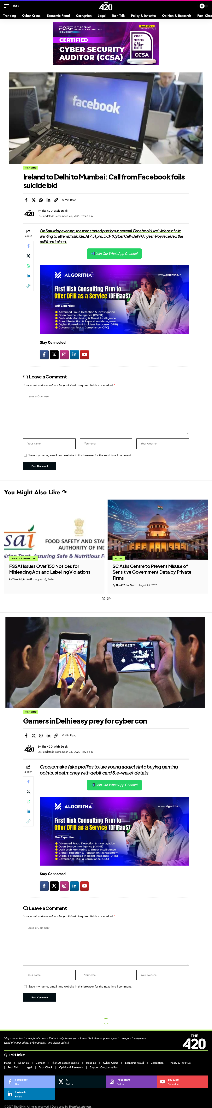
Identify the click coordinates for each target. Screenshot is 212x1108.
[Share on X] (33, 200)
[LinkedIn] (29, 1094)
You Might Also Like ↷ (35, 492)
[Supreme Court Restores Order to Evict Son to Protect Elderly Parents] (158, 530)
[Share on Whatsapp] (41, 200)
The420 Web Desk (55, 211)
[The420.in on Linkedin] (74, 355)
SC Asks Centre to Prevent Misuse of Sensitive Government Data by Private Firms (48, 572)
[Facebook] (29, 1081)
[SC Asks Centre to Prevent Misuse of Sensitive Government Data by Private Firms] (54, 530)
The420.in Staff (22, 585)
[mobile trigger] (7, 6)
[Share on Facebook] (26, 200)
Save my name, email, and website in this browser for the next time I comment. (80, 455)
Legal (15, 558)
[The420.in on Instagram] (64, 355)
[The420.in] (106, 6)
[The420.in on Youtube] (84, 355)
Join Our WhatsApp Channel (116, 253)
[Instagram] (131, 1081)
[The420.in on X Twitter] (54, 355)
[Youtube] (182, 1081)
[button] (103, 599)
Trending (31, 167)
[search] (193, 6)
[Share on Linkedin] (48, 200)
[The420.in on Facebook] (44, 355)
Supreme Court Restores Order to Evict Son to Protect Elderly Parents (153, 569)
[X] (80, 1081)
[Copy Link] (56, 200)
